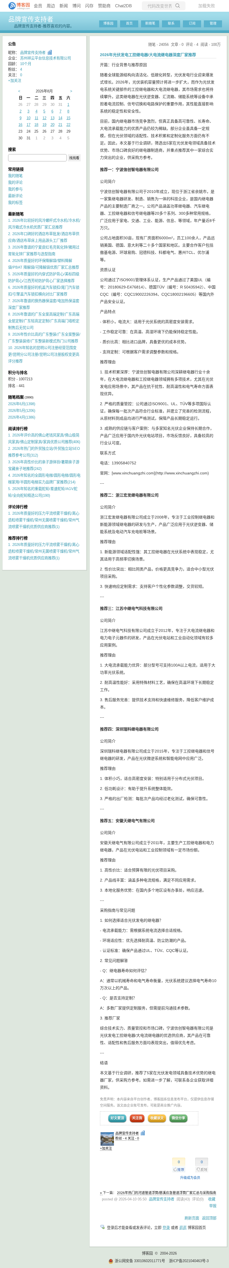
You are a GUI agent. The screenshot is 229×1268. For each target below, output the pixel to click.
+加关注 (106, 1148)
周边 (51, 5)
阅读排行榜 (18, 428)
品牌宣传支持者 (30, 19)
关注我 (137, 1118)
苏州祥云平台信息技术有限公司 (45, 58)
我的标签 (15, 202)
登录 (166, 1228)
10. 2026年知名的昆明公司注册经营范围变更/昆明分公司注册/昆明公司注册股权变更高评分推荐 (43, 354)
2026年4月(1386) (21, 417)
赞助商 (104, 5)
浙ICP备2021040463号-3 (189, 1261)
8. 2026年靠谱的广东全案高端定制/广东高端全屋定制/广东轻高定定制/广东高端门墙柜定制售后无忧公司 (43, 321)
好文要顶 (117, 1118)
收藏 (211, 1199)
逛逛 (183, 1228)
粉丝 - (121, 1138)
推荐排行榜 (18, 538)
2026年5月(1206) (21, 411)
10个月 (25, 64)
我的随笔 (15, 176)
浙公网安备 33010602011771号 (140, 1261)
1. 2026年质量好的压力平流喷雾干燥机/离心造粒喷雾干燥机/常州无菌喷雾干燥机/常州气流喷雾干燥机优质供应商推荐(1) (43, 520)
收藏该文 (157, 1118)
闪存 (89, 5)
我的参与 (15, 189)
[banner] (17, 6)
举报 (212, 1206)
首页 (129, 23)
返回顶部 (209, 1218)
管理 (213, 23)
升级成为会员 (190, 1178)
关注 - (133, 1138)
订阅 (192, 23)
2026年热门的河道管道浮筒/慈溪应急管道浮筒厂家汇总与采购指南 (166, 1193)
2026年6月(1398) (21, 404)
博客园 (108, 23)
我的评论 (15, 182)
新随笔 (150, 23)
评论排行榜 (18, 507)
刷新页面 (192, 1218)
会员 (38, 5)
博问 (76, 5)
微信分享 (178, 1118)
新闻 (63, 5)
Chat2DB (123, 5)
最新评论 (15, 196)
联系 (171, 23)
